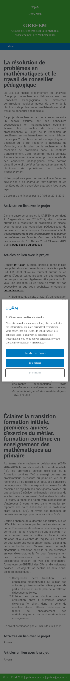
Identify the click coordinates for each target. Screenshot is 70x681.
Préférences (35, 372)
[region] (35, 340)
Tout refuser (35, 363)
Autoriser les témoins (35, 353)
